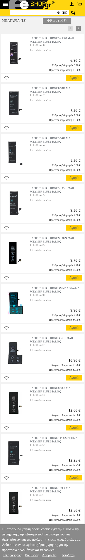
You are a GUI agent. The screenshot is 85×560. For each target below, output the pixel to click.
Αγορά (73, 78)
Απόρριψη (49, 555)
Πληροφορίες (12, 555)
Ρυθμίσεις (32, 555)
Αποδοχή (68, 555)
